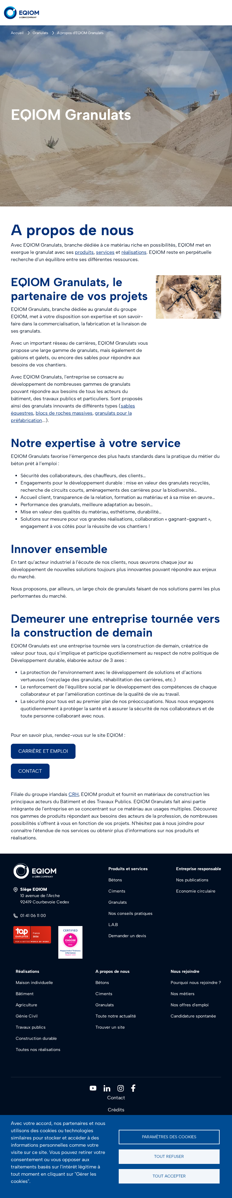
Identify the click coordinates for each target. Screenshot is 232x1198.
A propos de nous (112, 971)
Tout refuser (169, 1156)
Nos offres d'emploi (190, 1005)
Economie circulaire (195, 891)
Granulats (40, 33)
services (105, 252)
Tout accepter (169, 1176)
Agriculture (26, 1005)
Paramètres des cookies (169, 1136)
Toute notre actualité (115, 1016)
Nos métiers (183, 993)
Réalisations (27, 971)
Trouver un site (110, 1027)
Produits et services (128, 868)
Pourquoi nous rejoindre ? (196, 982)
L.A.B (113, 924)
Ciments (116, 891)
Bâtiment (25, 993)
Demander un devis (127, 935)
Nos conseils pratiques (130, 913)
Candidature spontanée (193, 1016)
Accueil (17, 33)
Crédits (116, 1110)
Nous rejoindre (185, 971)
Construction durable (36, 1038)
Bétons (115, 880)
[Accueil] (26, 12)
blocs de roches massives (64, 413)
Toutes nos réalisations (38, 1049)
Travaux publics (31, 1027)
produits (84, 252)
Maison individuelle (34, 982)
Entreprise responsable (198, 868)
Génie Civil (26, 1016)
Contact (30, 771)
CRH (74, 794)
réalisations (134, 252)
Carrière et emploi (43, 751)
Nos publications (192, 880)
